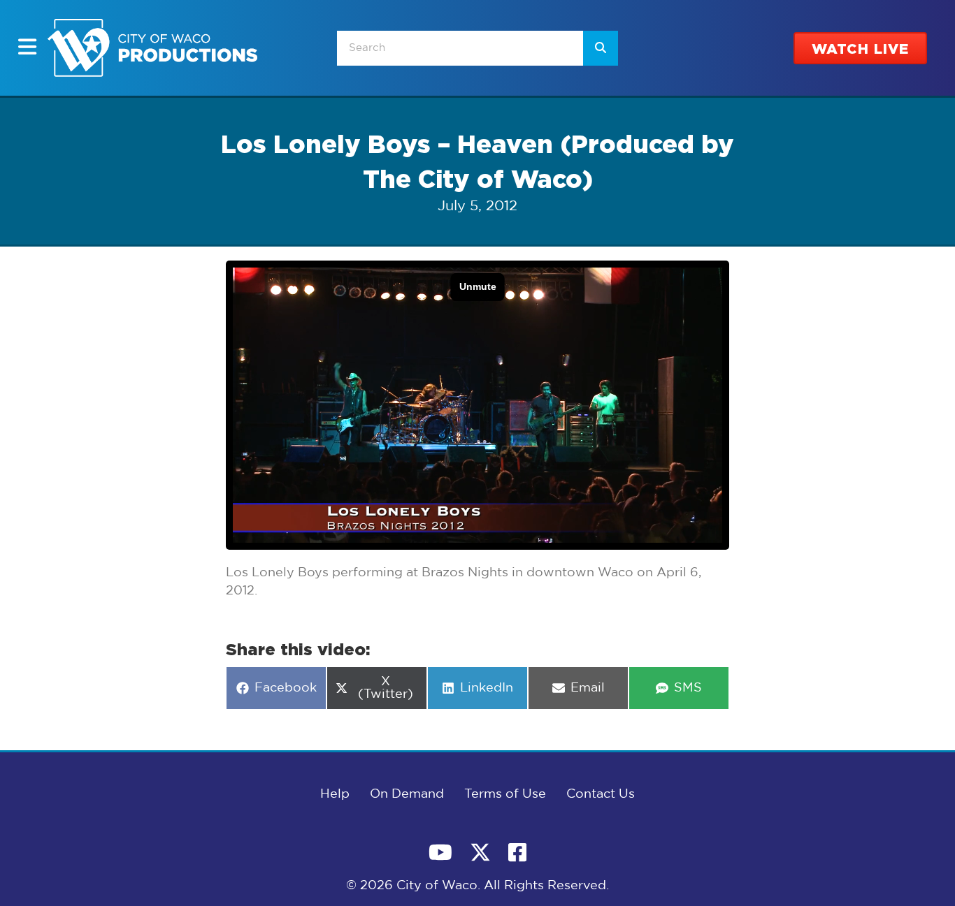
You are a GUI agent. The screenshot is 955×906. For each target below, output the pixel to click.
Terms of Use (505, 794)
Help (335, 794)
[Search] (600, 48)
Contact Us (600, 794)
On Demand (407, 794)
